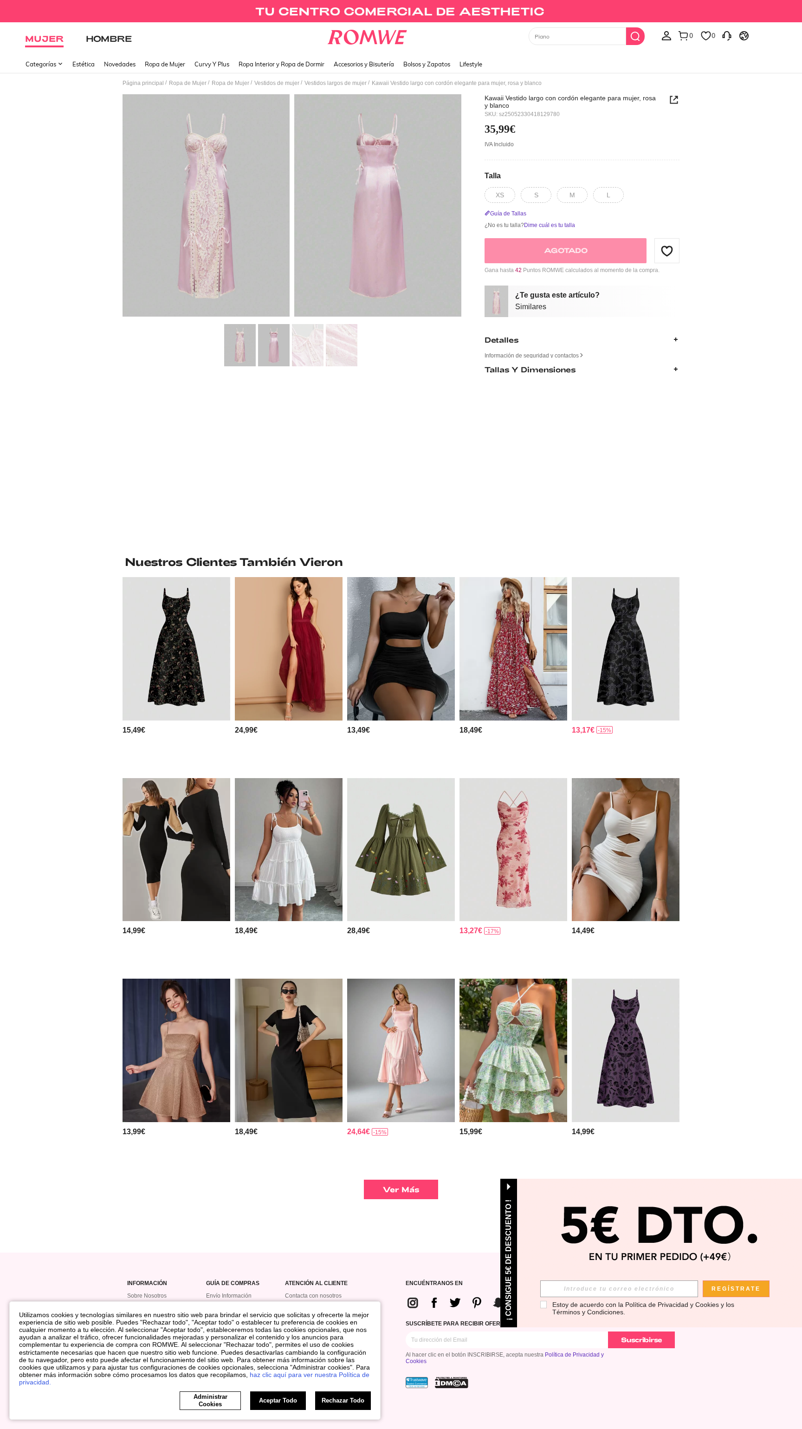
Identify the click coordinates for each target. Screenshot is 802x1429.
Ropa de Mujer (165, 64)
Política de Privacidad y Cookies (672, 1304)
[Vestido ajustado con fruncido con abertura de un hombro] (401, 649)
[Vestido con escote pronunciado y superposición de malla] (289, 649)
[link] (401, 11)
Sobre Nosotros (147, 1296)
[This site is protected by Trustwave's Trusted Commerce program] (417, 1382)
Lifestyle (470, 64)
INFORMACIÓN (147, 1283)
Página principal (143, 83)
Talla (493, 175)
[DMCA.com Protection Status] (451, 1382)
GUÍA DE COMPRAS (232, 1283)
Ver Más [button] (401, 1189)
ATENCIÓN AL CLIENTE (316, 1283)
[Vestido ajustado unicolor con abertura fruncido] (625, 850)
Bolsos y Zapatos (426, 64)
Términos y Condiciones (587, 1312)
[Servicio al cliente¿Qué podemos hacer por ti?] (726, 35)
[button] (666, 250)
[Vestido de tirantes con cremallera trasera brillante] (176, 1050)
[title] (401, 561)
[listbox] (666, 35)
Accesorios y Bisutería (364, 64)
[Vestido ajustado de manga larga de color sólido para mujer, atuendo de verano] (176, 850)
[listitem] (176, 674)
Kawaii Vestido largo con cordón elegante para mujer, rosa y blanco (570, 101)
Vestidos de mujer (276, 83)
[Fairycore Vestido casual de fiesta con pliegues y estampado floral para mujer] (513, 850)
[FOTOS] (292, 206)
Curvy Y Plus (211, 64)
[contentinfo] (134, 730)
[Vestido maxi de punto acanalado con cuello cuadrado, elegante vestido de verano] (289, 1050)
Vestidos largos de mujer (335, 83)
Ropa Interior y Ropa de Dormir (281, 64)
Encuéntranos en (434, 1283)
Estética (83, 64)
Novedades (120, 64)
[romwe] (367, 35)
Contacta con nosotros (313, 1296)
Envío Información (229, 1296)
